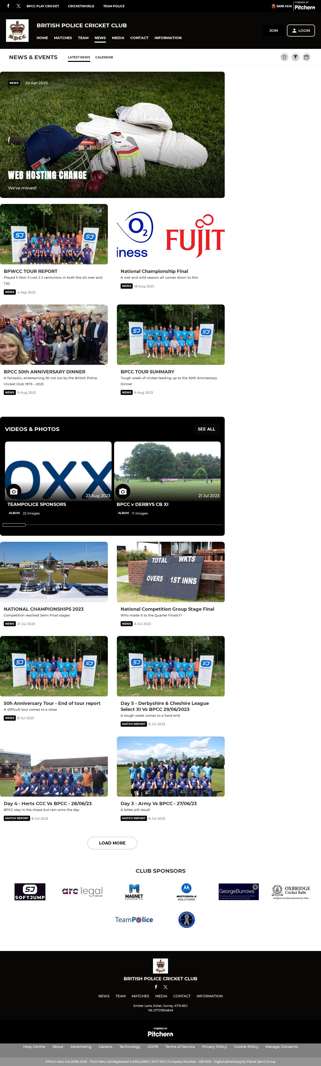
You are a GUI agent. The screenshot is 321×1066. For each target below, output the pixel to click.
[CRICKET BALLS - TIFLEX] (291, 892)
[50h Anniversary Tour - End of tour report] (54, 666)
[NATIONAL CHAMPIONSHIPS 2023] (54, 572)
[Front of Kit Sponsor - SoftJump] (30, 892)
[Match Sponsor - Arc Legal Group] (82, 892)
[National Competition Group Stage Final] (171, 572)
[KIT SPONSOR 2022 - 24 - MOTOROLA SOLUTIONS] (187, 892)
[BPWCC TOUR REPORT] (54, 234)
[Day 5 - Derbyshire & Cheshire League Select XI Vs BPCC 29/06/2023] (171, 666)
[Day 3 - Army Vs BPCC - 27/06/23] (171, 766)
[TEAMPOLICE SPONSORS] (58, 471)
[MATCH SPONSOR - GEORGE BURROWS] (239, 892)
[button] (42, 38)
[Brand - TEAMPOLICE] (134, 920)
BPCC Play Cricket (43, 6)
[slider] (14, 525)
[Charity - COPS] (187, 920)
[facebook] (8, 6)
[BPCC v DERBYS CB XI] (167, 471)
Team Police (114, 6)
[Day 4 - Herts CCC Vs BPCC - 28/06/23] (54, 766)
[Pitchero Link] (305, 8)
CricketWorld (81, 6)
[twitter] (19, 6)
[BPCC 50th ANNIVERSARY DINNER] (54, 334)
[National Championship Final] (171, 234)
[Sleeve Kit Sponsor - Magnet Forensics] (134, 892)
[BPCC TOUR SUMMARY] (171, 334)
